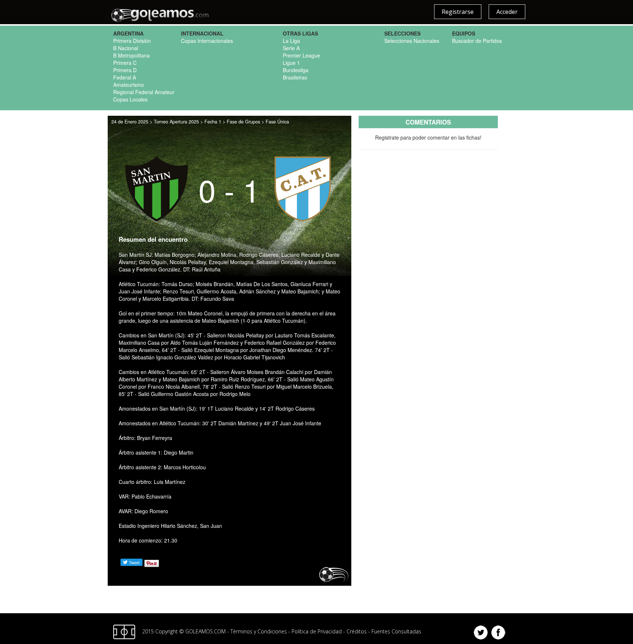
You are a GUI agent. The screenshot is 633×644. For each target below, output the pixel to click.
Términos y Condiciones (258, 631)
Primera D (125, 70)
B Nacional (125, 48)
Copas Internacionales (207, 40)
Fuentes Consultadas (396, 631)
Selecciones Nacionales (411, 40)
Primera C (125, 62)
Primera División (132, 40)
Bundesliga (295, 70)
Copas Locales (130, 99)
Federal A (124, 77)
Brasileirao (295, 77)
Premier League (301, 55)
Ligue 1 (291, 62)
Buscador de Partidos (477, 40)
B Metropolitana (131, 55)
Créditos (357, 631)
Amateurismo (128, 84)
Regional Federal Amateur (143, 92)
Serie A (291, 48)
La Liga (291, 40)
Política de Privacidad (317, 631)
